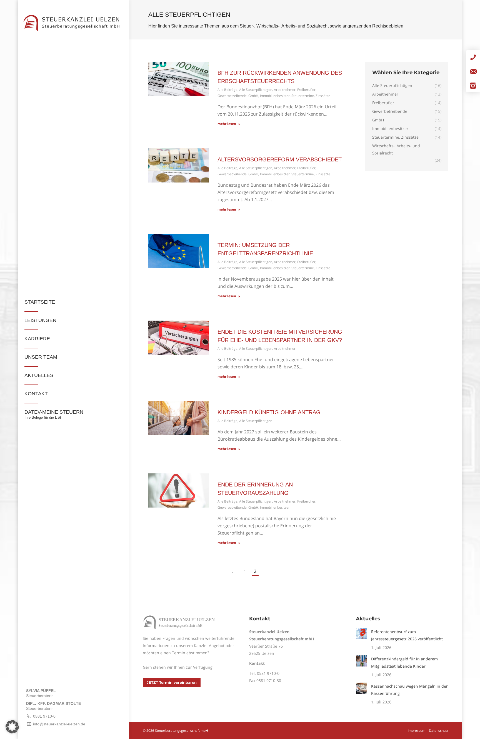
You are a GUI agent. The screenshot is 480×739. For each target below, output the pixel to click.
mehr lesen (227, 124)
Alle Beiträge (228, 89)
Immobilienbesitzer (275, 95)
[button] (12, 727)
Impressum (416, 730)
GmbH (253, 95)
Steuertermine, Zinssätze (310, 95)
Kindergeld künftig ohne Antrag (269, 412)
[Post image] (361, 633)
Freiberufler (306, 89)
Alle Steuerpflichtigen (255, 89)
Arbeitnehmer (285, 89)
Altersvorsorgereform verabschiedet (280, 159)
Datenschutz (438, 730)
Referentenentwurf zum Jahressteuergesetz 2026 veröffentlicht (407, 635)
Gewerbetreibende (232, 95)
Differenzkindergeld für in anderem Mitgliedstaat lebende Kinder (404, 662)
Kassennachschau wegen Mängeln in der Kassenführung (409, 689)
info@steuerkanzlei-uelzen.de (59, 724)
